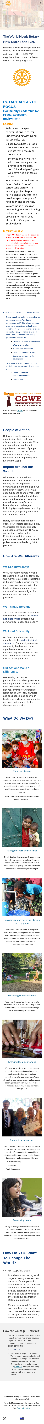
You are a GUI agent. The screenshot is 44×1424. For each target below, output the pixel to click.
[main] (22, 48)
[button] (3, 3)
